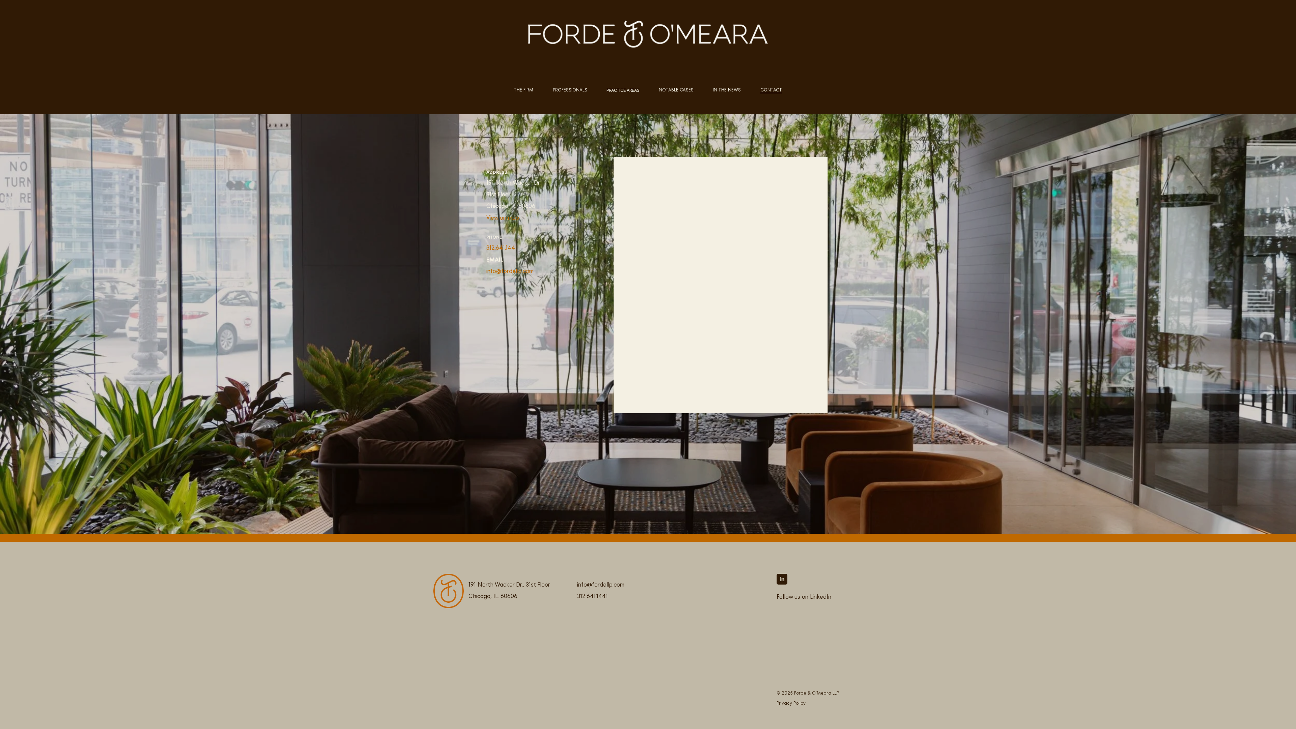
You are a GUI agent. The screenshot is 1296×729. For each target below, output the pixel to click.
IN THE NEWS (727, 90)
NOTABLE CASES (676, 90)
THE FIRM (523, 90)
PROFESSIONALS (570, 90)
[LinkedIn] (782, 579)
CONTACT (771, 90)
